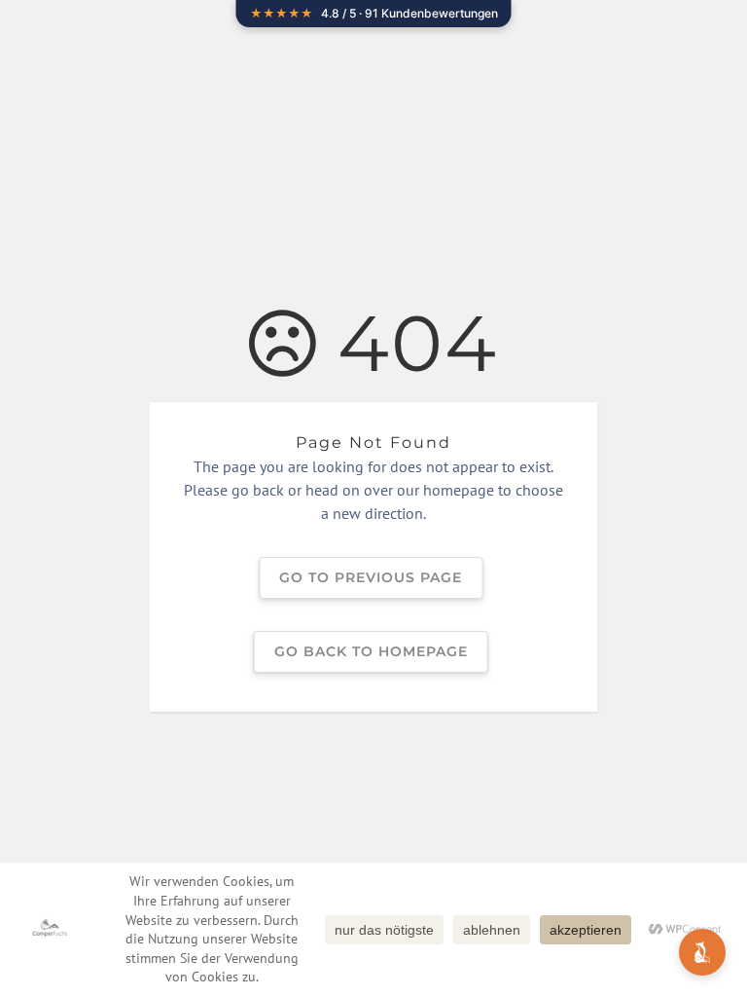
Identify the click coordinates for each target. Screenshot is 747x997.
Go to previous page (370, 577)
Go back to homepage (371, 651)
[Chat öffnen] (702, 952)
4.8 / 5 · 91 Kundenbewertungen (374, 13)
